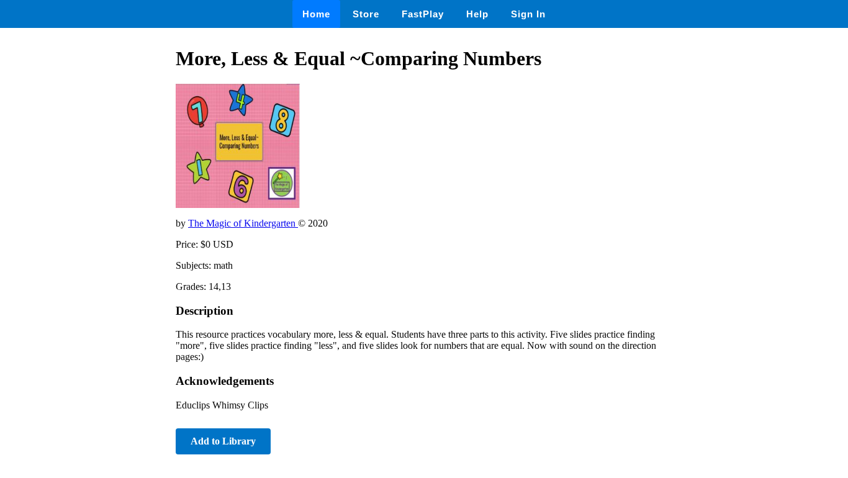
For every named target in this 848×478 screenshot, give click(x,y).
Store (366, 14)
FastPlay (423, 14)
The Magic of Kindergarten (243, 223)
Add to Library (223, 441)
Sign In (528, 14)
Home (316, 14)
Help (477, 14)
